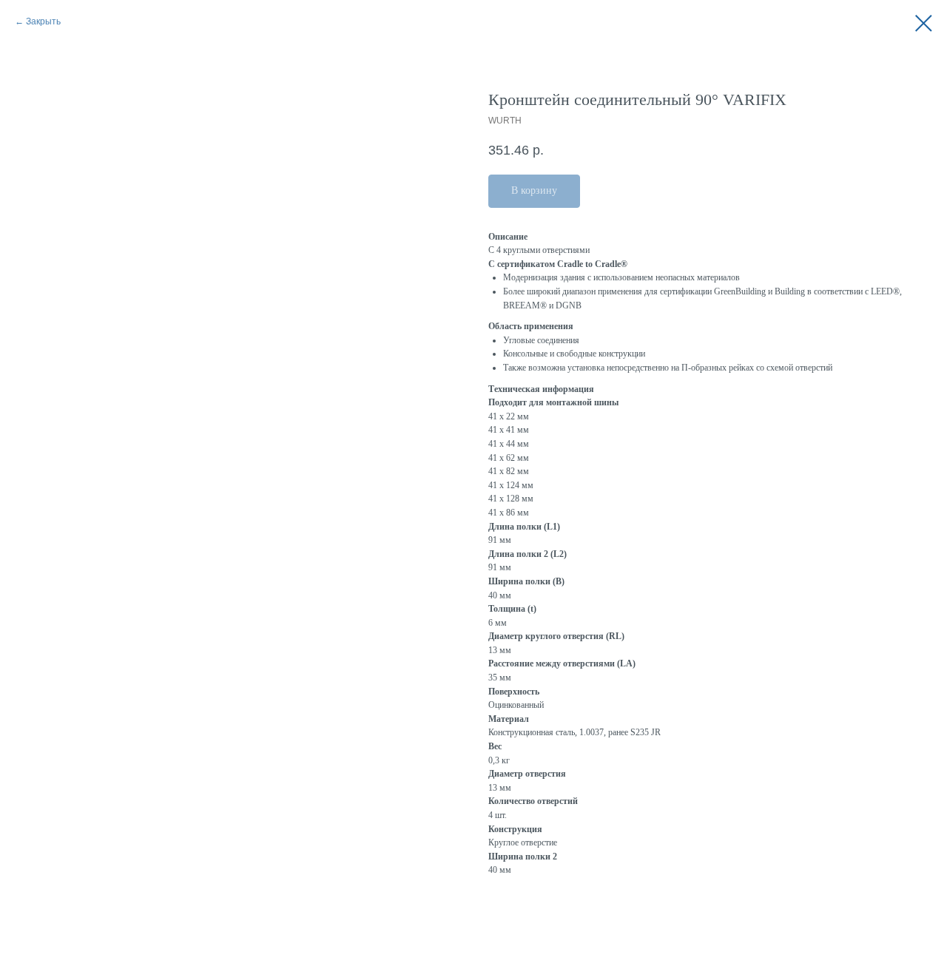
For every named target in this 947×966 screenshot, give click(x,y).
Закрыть (43, 21)
